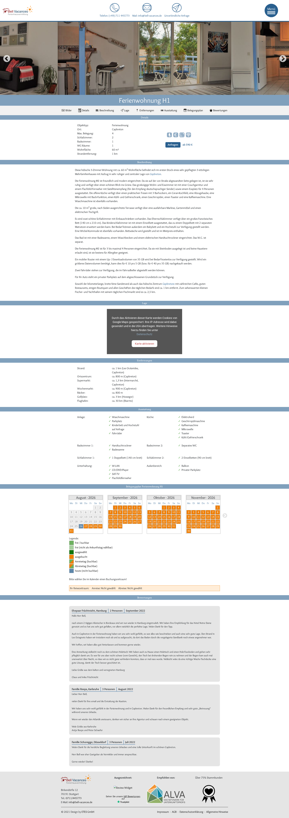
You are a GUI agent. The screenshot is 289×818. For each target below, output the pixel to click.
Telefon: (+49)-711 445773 (115, 15)
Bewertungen (220, 110)
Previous (4, 58)
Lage (126, 110)
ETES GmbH (88, 811)
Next (281, 58)
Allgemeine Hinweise (217, 811)
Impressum (163, 811)
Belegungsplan (195, 110)
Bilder (68, 110)
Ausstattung (170, 110)
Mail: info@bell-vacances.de (147, 15)
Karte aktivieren (144, 343)
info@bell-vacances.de (80, 802)
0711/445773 (74, 798)
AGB (174, 811)
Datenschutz (144, 334)
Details (85, 110)
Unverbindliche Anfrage (176, 15)
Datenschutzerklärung (191, 811)
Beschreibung (106, 110)
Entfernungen (147, 110)
